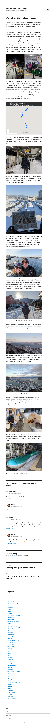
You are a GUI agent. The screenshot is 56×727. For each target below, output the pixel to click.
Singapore (11, 634)
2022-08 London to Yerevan (14, 604)
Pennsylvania (12, 665)
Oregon (10, 663)
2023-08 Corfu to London (13, 682)
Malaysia (10, 632)
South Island (11, 644)
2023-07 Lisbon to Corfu (13, 671)
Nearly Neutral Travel (16, 8)
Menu (47, 9)
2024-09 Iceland (11, 698)
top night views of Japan (20, 326)
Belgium (10, 688)
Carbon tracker (10, 711)
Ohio (9, 661)
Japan (30, 473)
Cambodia (11, 629)
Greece (10, 609)
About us (8, 715)
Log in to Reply (10, 498)
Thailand (10, 636)
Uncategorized (11, 700)
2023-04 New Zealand (13, 640)
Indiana (10, 652)
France (10, 673)
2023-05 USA (10, 646)
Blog (7, 708)
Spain (9, 680)
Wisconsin (11, 669)
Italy (9, 611)
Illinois (10, 650)
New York (11, 659)
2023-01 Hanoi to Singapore (14, 627)
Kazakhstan (11, 617)
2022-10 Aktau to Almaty (13, 615)
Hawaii (10, 648)
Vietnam (10, 638)
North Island (11, 642)
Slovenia (10, 696)
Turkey (10, 613)
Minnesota (11, 655)
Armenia (10, 605)
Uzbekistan (11, 619)
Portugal (10, 679)
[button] (7, 305)
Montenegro (11, 692)
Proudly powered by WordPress (23, 722)
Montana (10, 657)
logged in (15, 555)
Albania (10, 684)
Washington (11, 667)
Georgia (10, 607)
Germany (10, 690)
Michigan (11, 654)
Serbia (10, 694)
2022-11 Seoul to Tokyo (24, 473)
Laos (9, 630)
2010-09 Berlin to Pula (13, 602)
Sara (9, 473)
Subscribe (8, 718)
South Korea (11, 625)
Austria (10, 686)
